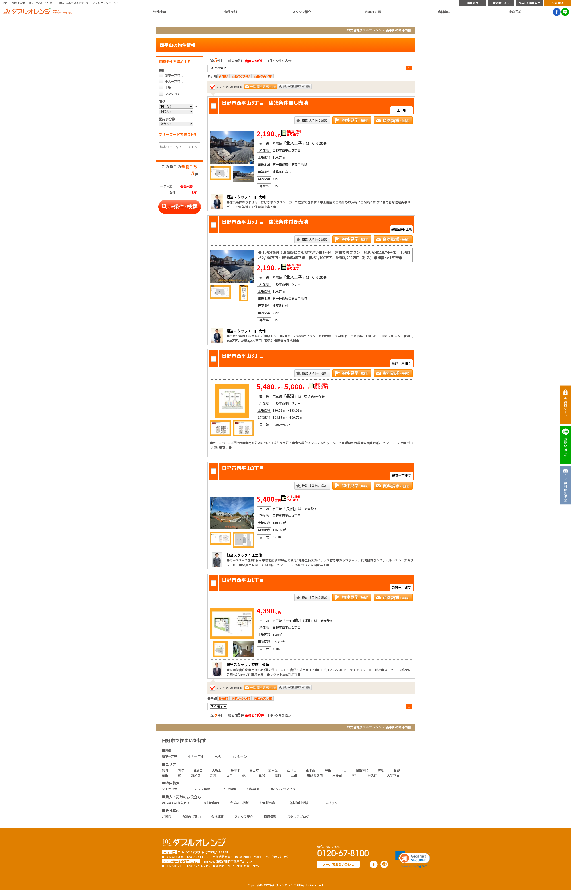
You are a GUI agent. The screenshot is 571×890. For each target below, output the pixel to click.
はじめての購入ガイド (177, 802)
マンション (172, 93)
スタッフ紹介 (301, 11)
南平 (355, 775)
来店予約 (515, 11)
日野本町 (362, 770)
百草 (229, 775)
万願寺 (195, 775)
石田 (165, 775)
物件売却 (230, 11)
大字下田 (393, 775)
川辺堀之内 (315, 775)
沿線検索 (253, 788)
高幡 (278, 775)
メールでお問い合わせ (338, 864)
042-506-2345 (175, 866)
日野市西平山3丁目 (243, 355)
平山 (343, 770)
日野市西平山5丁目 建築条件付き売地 (265, 221)
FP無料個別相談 (297, 802)
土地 (168, 87)
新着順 (223, 76)
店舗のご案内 (191, 816)
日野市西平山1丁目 (243, 579)
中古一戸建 (196, 756)
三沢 (262, 775)
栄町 (165, 770)
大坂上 (216, 770)
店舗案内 (444, 11)
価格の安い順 (241, 76)
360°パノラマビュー (284, 788)
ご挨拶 (166, 816)
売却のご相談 (239, 802)
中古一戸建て (174, 81)
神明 (381, 770)
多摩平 (235, 770)
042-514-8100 (175, 857)
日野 (397, 770)
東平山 (310, 770)
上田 (294, 775)
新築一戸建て (174, 75)
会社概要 (217, 816)
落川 (245, 775)
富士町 (254, 770)
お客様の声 (373, 11)
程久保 (372, 775)
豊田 (328, 770)
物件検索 (159, 11)
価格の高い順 (263, 76)
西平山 (291, 770)
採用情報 (270, 816)
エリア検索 (228, 788)
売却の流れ (211, 802)
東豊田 (337, 775)
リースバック (328, 802)
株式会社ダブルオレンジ (364, 30)
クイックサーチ (173, 788)
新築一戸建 (169, 756)
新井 (213, 775)
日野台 (198, 770)
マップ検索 (202, 788)
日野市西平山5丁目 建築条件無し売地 (265, 102)
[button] (413, 859)
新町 (180, 770)
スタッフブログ (298, 816)
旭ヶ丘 (273, 770)
